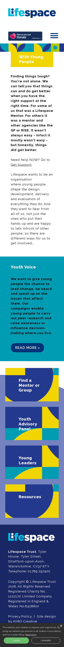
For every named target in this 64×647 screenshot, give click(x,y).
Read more (30, 634)
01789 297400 (39, 571)
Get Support (21, 165)
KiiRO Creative (25, 621)
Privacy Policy (20, 616)
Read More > (27, 348)
